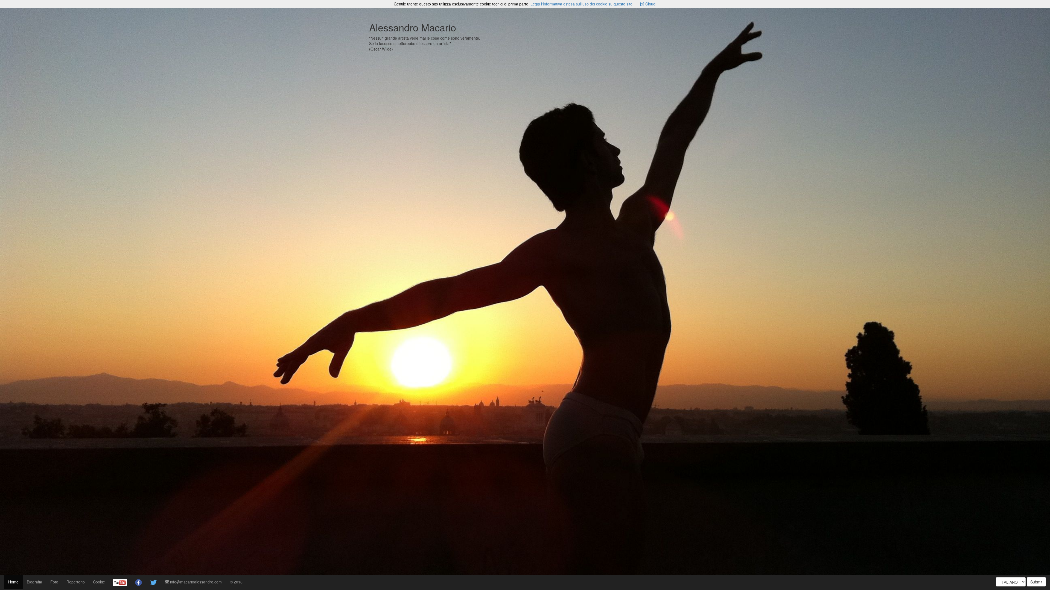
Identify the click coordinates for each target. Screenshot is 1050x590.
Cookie (99, 582)
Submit (1036, 582)
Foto (54, 582)
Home (13, 582)
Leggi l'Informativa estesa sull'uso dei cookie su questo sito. (582, 4)
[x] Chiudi (648, 4)
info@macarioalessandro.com (195, 582)
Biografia (34, 582)
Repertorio (75, 582)
